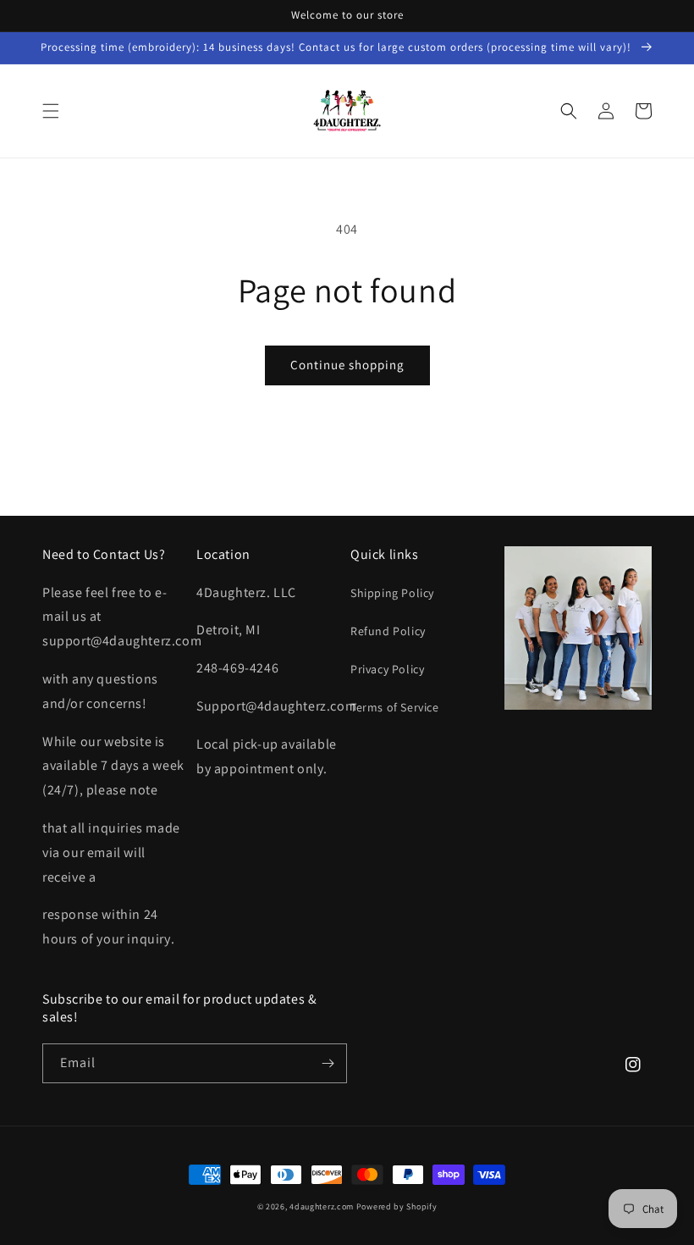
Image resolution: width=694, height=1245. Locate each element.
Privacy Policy (387, 669)
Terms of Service (394, 707)
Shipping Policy (392, 592)
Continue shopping (347, 365)
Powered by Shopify (397, 1206)
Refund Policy (388, 631)
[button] (50, 111)
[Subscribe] (327, 1063)
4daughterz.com (321, 1206)
